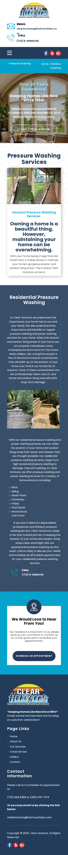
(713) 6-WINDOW (27, 41)
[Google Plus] (58, 53)
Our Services (18, 746)
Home (45, 64)
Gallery (14, 757)
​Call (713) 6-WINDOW (36, 129)
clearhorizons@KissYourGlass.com (29, 817)
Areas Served (18, 751)
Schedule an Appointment (34, 655)
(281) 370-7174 (39, 797)
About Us (15, 741)
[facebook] (46, 53)
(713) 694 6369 (16, 797)
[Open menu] (24, 52)
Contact (15, 762)
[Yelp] (52, 53)
